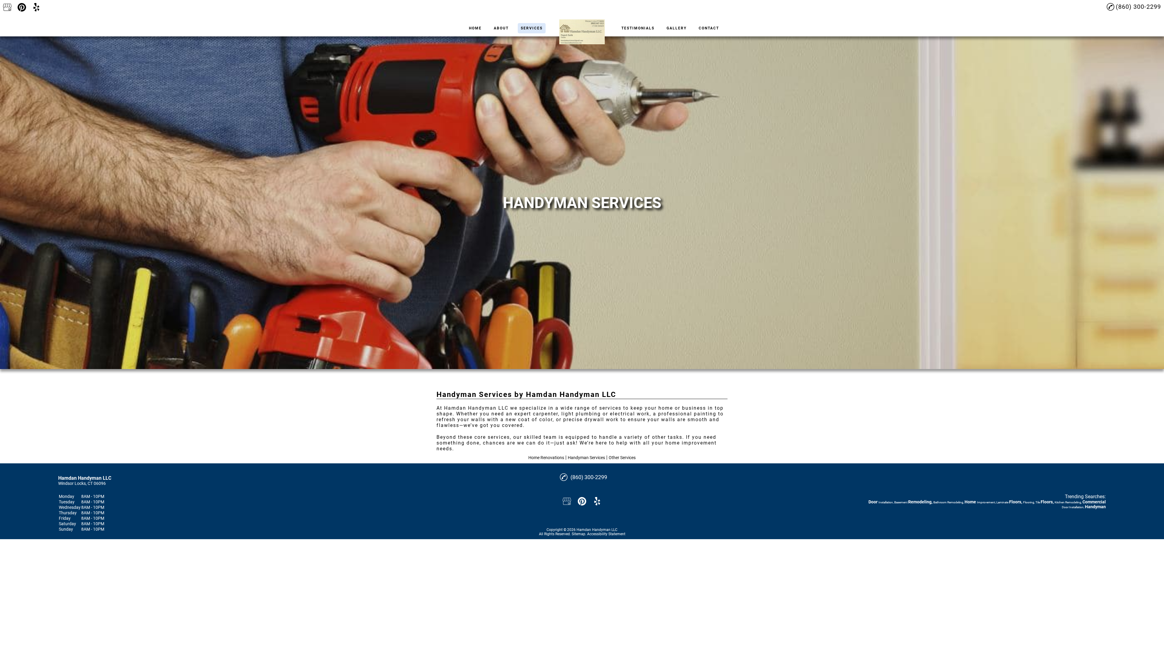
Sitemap (578, 534)
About (501, 28)
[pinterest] (22, 7)
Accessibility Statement (606, 534)
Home (475, 28)
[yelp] (36, 7)
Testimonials (637, 28)
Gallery (677, 28)
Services (532, 28)
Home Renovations (546, 457)
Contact (709, 28)
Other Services (622, 457)
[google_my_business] (7, 7)
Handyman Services (586, 457)
